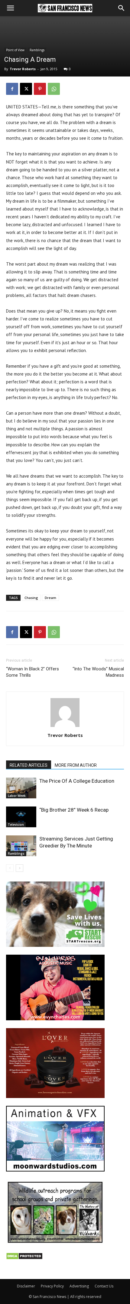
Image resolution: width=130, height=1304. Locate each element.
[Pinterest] (40, 89)
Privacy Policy (52, 1286)
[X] (26, 89)
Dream (50, 597)
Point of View (15, 50)
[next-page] (19, 868)
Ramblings (37, 50)
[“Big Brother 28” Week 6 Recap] (21, 816)
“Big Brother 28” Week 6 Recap (74, 810)
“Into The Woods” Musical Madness (98, 672)
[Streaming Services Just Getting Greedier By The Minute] (21, 845)
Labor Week (17, 796)
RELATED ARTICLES (28, 765)
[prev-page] (10, 868)
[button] (10, 8)
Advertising (79, 1286)
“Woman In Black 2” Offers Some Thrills (32, 672)
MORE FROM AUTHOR (76, 765)
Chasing (31, 597)
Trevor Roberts (23, 69)
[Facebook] (12, 89)
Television (16, 824)
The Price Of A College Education (76, 781)
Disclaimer (26, 1286)
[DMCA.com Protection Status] (24, 1258)
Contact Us (104, 1286)
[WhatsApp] (54, 89)
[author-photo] (65, 726)
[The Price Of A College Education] (21, 788)
